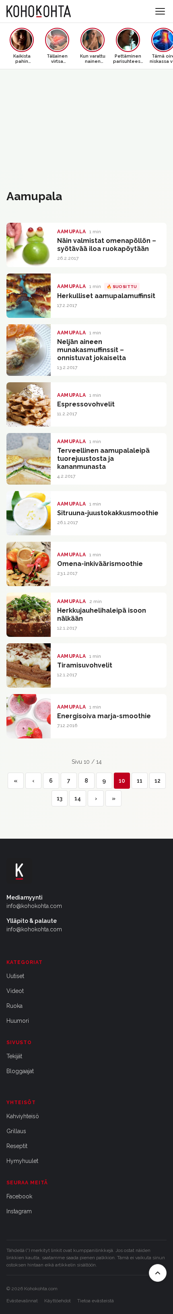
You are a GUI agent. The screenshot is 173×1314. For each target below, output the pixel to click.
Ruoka (14, 1006)
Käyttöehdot (57, 1301)
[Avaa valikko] (160, 11)
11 (139, 780)
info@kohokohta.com (34, 906)
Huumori (17, 1021)
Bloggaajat (20, 1071)
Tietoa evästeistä (95, 1301)
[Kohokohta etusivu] (38, 11)
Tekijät (14, 1056)
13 (59, 798)
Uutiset (15, 976)
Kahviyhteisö (22, 1116)
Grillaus (16, 1131)
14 (77, 798)
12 (157, 780)
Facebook (19, 1196)
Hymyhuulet (22, 1161)
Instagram (19, 1211)
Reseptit (16, 1146)
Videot (15, 991)
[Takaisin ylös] (158, 1273)
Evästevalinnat (22, 1301)
